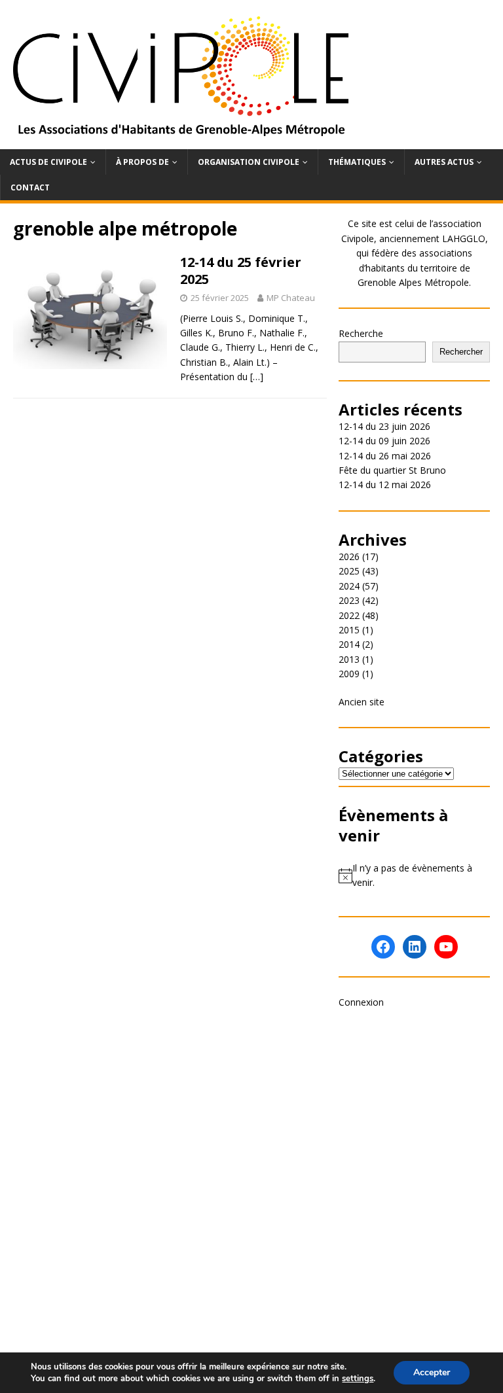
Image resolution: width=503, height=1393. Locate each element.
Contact (30, 187)
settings (357, 1378)
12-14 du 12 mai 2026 (385, 484)
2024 (349, 586)
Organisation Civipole (248, 162)
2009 (349, 673)
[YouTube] (446, 947)
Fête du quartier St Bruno (392, 470)
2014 (349, 644)
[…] (256, 376)
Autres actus (444, 162)
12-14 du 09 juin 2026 (384, 440)
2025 (349, 571)
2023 (349, 600)
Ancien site (361, 702)
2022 (349, 615)
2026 (349, 556)
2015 (349, 630)
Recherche (361, 333)
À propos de (142, 162)
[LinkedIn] (414, 947)
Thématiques (357, 162)
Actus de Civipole (48, 162)
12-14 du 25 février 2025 (240, 270)
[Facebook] (383, 947)
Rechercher (461, 352)
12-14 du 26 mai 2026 (385, 456)
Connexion (361, 1002)
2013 (349, 659)
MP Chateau (291, 298)
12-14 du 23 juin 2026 (384, 426)
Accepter (431, 1372)
